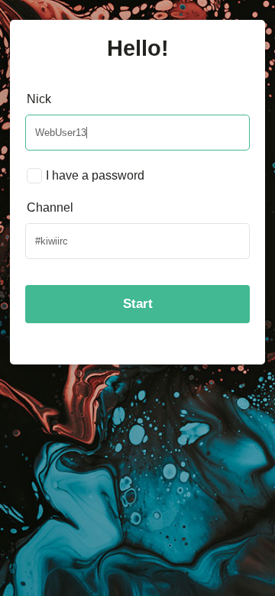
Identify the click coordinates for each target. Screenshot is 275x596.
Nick (39, 98)
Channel (50, 207)
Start (138, 303)
